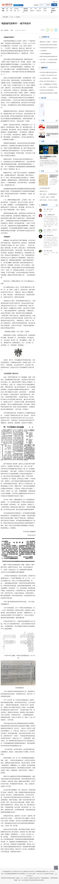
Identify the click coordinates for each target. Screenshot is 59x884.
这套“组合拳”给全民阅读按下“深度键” (48, 93)
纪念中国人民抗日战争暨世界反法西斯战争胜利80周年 (52, 127)
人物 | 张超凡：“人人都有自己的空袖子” (49, 59)
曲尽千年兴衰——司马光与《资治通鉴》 (49, 200)
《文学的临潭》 (43, 50)
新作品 (45, 8)
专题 (15, 10)
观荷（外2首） (50, 209)
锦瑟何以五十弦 (43, 191)
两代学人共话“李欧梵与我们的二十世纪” (49, 81)
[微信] (47, 30)
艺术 (18, 10)
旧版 (55, 1)
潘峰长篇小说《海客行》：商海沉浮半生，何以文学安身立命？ (49, 41)
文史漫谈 (18, 17)
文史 (31, 8)
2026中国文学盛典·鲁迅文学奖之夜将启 (49, 72)
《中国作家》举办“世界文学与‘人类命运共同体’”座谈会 (49, 75)
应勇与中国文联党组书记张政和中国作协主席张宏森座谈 (49, 56)
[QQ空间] (51, 30)
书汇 (40, 8)
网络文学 (39, 10)
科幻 (36, 8)
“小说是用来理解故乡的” (45, 53)
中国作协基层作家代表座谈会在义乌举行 (49, 47)
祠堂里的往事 (50, 235)
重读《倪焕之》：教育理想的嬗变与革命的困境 (49, 194)
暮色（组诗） (50, 250)
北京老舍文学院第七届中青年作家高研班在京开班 (49, 44)
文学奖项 (16, 8)
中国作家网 (5, 17)
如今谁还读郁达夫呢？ (45, 188)
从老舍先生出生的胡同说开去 (47, 90)
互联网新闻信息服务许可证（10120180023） (46, 871)
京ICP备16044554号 (16, 871)
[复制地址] (56, 30)
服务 (7, 8)
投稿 (11, 10)
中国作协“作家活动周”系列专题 (52, 134)
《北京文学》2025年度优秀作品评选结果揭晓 (49, 62)
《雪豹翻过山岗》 (51, 214)
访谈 (7, 10)
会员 (11, 8)
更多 (57, 120)
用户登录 (36, 5)
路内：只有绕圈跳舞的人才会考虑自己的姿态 (49, 84)
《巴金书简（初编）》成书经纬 (47, 197)
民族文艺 (32, 10)
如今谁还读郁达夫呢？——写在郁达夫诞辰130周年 (49, 78)
